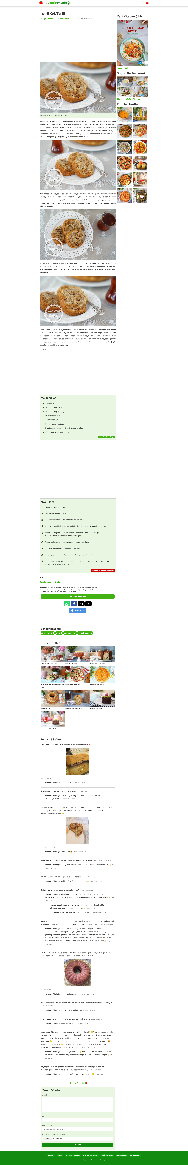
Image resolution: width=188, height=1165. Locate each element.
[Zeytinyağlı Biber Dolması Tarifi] (140, 114)
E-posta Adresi (48, 1125)
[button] (67, 603)
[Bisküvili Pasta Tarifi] (140, 179)
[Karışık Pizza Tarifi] (124, 163)
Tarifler (50, 19)
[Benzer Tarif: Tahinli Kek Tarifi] (53, 698)
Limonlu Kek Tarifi (71, 664)
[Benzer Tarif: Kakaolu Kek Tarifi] (102, 698)
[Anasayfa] (56, 3)
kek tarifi (59, 633)
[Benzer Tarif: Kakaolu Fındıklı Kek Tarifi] (53, 654)
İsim (43, 1116)
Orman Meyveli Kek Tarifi (73, 684)
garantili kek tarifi (47, 633)
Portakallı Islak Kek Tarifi (48, 729)
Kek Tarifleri (75, 19)
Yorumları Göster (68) (78, 596)
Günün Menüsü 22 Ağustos (128, 99)
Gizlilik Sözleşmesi (107, 1155)
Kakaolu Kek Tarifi (96, 708)
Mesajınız (46, 1095)
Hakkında (51, 1155)
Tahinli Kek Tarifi (46, 708)
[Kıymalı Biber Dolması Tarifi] (140, 163)
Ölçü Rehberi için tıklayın (106, 437)
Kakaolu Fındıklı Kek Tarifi (49, 664)
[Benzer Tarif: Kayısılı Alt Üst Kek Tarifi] (102, 674)
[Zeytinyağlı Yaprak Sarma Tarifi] (140, 195)
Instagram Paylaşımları (90, 1155)
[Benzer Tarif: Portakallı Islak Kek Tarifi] (53, 719)
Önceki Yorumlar (76, 1083)
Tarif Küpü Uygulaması (73, 1155)
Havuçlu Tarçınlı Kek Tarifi (73, 708)
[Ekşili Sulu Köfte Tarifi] (124, 147)
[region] (78, 40)
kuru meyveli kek (70, 633)
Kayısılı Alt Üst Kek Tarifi (98, 684)
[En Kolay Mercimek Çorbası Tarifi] (124, 114)
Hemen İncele (123, 68)
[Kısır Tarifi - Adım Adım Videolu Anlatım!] (124, 131)
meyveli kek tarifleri (85, 633)
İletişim (60, 1155)
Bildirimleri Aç (79, 610)
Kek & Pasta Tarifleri (62, 19)
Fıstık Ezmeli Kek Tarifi (97, 664)
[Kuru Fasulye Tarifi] (124, 195)
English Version (135, 1155)
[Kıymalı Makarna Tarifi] (124, 179)
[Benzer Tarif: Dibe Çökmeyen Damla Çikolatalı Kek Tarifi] (53, 674)
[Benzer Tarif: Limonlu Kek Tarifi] (77, 654)
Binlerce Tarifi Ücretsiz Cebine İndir (103, 570)
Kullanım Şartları (121, 1155)
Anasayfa (43, 19)
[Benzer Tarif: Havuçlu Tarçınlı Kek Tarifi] (77, 698)
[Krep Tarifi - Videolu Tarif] (140, 131)
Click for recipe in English (50, 582)
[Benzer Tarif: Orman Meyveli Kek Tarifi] (77, 674)
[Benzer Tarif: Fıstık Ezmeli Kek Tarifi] (102, 654)
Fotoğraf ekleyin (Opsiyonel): (54, 1134)
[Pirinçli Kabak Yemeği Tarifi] (140, 147)
